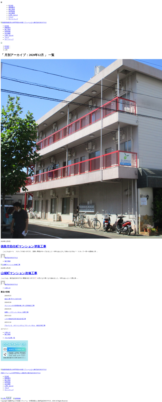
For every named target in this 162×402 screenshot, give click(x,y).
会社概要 (12, 13)
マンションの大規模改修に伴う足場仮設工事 (19, 305)
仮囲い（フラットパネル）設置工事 (16, 312)
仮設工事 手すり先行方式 (12, 299)
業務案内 (12, 7)
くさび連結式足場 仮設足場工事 (15, 319)
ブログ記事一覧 (9, 338)
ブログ (11, 17)
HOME (11, 5)
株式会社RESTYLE (11, 257)
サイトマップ (13, 19)
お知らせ (7, 288)
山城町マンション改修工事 (19, 273)
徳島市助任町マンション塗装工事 (23, 246)
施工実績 (12, 9)
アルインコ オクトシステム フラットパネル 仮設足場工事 (24, 325)
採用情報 (12, 11)
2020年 (6, 48)
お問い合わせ (13, 15)
